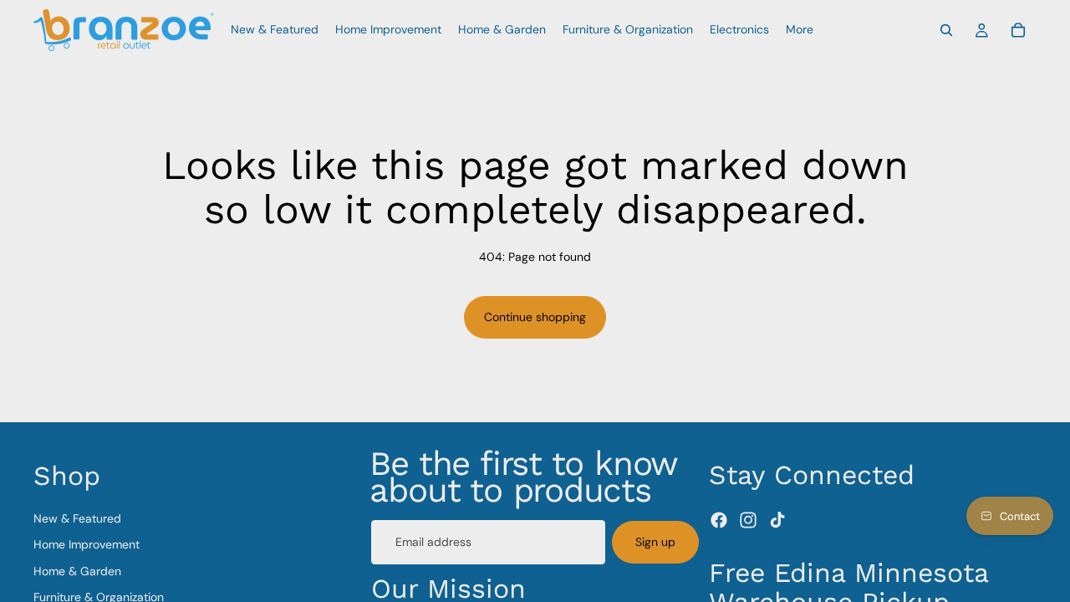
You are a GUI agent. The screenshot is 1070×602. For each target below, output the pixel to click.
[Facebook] (719, 520)
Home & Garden (77, 571)
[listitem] (799, 30)
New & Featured (77, 518)
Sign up (655, 541)
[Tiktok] (777, 520)
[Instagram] (748, 520)
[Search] (946, 30)
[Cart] (1018, 30)
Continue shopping (535, 316)
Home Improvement (86, 544)
